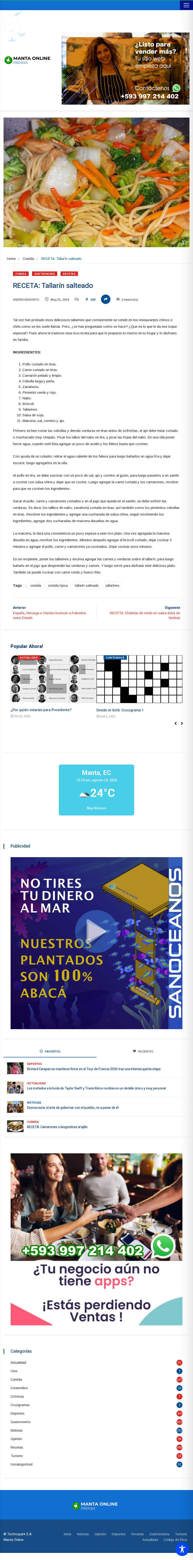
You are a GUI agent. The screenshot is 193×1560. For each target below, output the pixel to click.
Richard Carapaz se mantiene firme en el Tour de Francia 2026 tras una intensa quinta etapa (94, 1069)
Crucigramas (20, 1405)
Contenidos (115, 658)
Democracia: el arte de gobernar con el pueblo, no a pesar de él (73, 1107)
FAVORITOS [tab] (52, 1051)
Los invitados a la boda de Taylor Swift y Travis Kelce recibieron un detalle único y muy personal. (96, 1088)
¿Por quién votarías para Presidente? (41, 709)
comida (35, 585)
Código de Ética (175, 1540)
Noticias (34, 1103)
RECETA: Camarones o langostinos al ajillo (57, 1127)
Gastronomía (44, 274)
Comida (28, 259)
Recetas (69, 274)
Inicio (67, 1534)
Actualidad (29, 658)
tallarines (112, 585)
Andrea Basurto (26, 299)
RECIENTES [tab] (145, 1051)
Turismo (17, 1456)
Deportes (34, 1064)
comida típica (58, 585)
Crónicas (17, 1396)
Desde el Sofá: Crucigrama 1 (120, 710)
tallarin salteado (87, 585)
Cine (14, 1371)
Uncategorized (21, 1464)
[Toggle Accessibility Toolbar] (182, 1549)
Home (11, 259)
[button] (184, 726)
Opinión (16, 1439)
